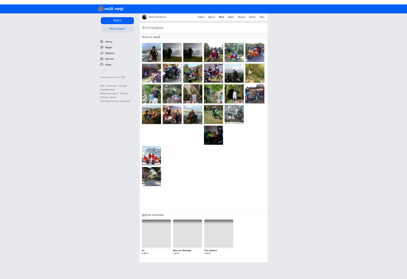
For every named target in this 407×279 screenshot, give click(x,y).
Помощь (124, 93)
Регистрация (117, 28)
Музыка (242, 17)
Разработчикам (107, 89)
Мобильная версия (109, 93)
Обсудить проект (108, 97)
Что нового (210, 250)
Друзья (212, 17)
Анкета (201, 17)
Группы (252, 17)
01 (143, 250)
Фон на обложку (182, 250)
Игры (262, 17)
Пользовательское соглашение (115, 101)
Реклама (123, 86)
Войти (117, 20)
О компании (111, 86)
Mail (102, 86)
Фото (222, 17)
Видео (231, 17)
